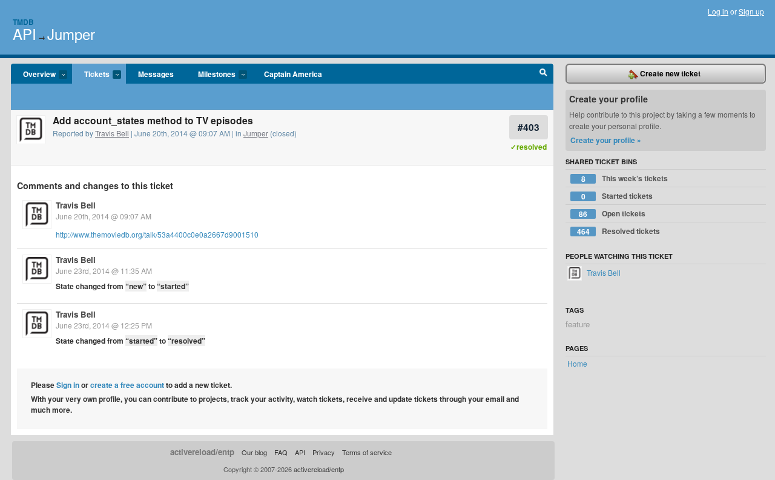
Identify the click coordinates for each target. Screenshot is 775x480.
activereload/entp (202, 452)
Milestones (211, 74)
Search (543, 74)
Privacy (323, 452)
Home (577, 363)
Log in (718, 11)
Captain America (293, 73)
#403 (528, 127)
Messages (156, 73)
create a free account (127, 384)
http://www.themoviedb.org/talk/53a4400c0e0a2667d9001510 (157, 234)
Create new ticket (669, 73)
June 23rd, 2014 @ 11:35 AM (104, 270)
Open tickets (612, 213)
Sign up (751, 11)
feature (578, 324)
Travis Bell (112, 133)
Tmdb (23, 21)
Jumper (71, 33)
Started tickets (617, 196)
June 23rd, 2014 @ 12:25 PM (104, 325)
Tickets (91, 74)
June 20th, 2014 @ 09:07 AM (103, 216)
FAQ (281, 452)
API (24, 33)
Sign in (67, 384)
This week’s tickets (624, 178)
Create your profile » (605, 140)
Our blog (254, 452)
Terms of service (367, 452)
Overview (33, 74)
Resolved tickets (619, 231)
